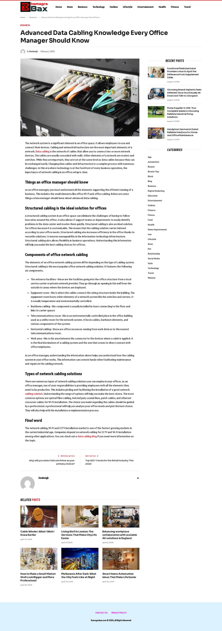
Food (150, 219)
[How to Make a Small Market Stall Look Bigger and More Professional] (38, 559)
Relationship (154, 253)
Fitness (175, 6)
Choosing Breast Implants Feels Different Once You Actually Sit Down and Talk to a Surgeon (184, 92)
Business (82, 6)
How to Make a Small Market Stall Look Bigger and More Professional (38, 577)
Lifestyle (127, 6)
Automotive (153, 162)
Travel (187, 6)
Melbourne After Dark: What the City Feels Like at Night (78, 575)
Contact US (101, 613)
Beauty (151, 166)
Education (153, 195)
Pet (149, 248)
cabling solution (34, 393)
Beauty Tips (153, 171)
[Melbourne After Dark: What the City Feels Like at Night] (79, 559)
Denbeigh (33, 51)
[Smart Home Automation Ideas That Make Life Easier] (120, 559)
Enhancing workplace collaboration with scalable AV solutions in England (119, 535)
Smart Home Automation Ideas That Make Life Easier (119, 575)
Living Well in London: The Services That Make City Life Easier (79, 535)
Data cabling (42, 151)
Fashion (114, 6)
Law (149, 234)
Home (59, 6)
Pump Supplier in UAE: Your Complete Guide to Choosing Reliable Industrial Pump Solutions (183, 112)
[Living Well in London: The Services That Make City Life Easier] (79, 517)
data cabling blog (87, 436)
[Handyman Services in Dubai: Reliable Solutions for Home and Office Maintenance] (156, 133)
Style (150, 263)
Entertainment (146, 6)
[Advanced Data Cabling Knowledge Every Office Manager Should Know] (79, 97)
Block (150, 176)
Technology (99, 6)
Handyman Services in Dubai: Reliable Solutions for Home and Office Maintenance (182, 132)
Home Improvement (157, 229)
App (149, 157)
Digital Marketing (156, 190)
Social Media (154, 258)
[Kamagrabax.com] (34, 7)
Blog (150, 181)
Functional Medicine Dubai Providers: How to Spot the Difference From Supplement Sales (183, 73)
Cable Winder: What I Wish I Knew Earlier (37, 533)
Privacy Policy (119, 613)
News (70, 6)
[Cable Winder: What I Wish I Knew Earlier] (38, 517)
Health (162, 6)
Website (151, 277)
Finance (151, 210)
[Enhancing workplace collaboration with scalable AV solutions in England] (120, 517)
